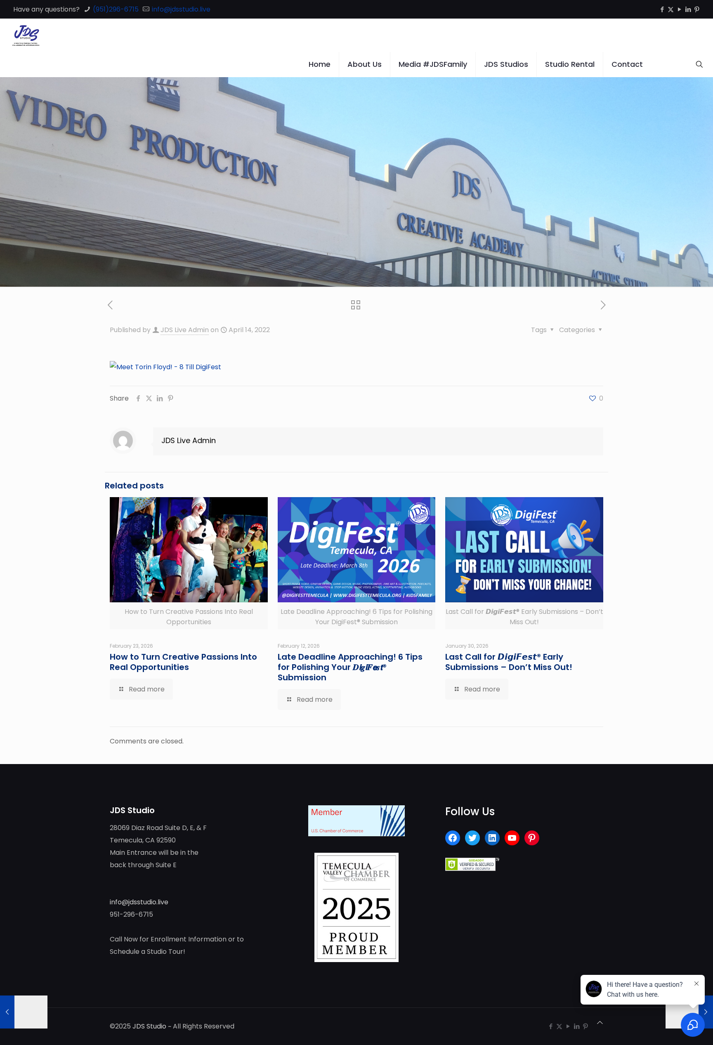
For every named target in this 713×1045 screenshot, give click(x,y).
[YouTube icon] (679, 9)
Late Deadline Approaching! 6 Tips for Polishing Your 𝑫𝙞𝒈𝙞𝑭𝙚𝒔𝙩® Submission (350, 667)
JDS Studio (149, 1026)
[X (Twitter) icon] (671, 9)
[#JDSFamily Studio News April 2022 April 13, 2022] (23, 1011)
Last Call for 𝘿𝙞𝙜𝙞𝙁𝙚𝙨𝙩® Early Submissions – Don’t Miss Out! (508, 662)
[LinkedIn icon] (688, 9)
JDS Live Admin (185, 330)
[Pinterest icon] (697, 9)
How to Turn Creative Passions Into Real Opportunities (183, 662)
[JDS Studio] (25, 35)
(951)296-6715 (115, 9)
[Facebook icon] (662, 9)
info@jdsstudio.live (180, 9)
